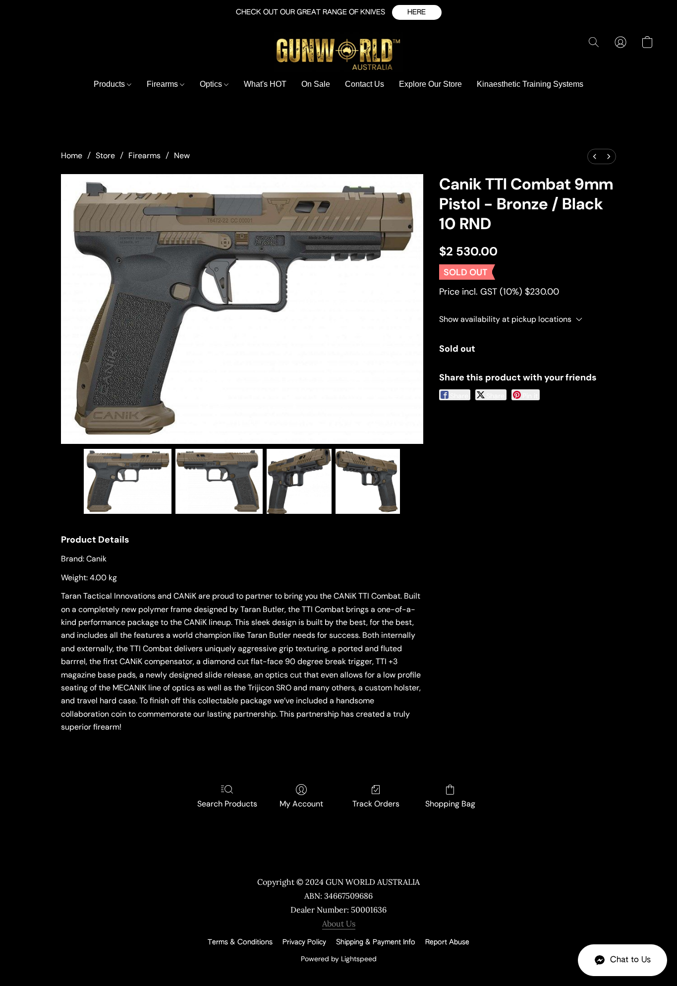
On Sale (315, 84)
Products (110, 84)
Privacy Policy (304, 942)
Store (105, 155)
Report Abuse (447, 942)
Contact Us (364, 84)
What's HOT (265, 84)
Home (71, 155)
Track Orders (375, 804)
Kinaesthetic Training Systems (530, 84)
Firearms (163, 84)
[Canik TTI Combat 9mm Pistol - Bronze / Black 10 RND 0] (127, 481)
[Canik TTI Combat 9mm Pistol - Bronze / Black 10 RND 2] (299, 481)
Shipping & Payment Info (375, 942)
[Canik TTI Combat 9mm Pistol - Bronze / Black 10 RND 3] (368, 481)
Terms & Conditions (240, 942)
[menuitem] (595, 156)
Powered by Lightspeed (339, 958)
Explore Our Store (430, 84)
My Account (301, 804)
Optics (212, 84)
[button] (417, 12)
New (182, 155)
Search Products (227, 804)
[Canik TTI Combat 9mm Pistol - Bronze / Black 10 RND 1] (219, 481)
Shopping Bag (450, 804)
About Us (338, 923)
